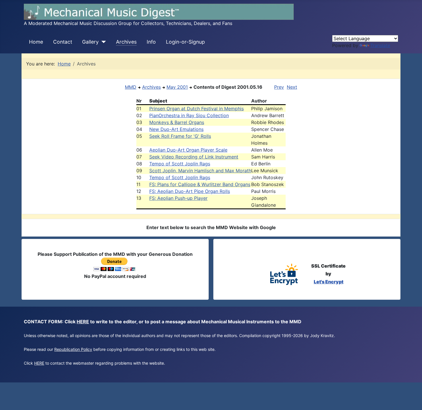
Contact (62, 42)
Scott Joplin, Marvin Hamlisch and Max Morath (200, 170)
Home (36, 42)
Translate (380, 45)
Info (151, 42)
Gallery (90, 42)
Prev (279, 87)
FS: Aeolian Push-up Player (178, 198)
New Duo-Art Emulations (176, 129)
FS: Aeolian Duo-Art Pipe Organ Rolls (189, 191)
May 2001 (177, 87)
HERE (83, 321)
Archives (126, 42)
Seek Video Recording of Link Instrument (193, 157)
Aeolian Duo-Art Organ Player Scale (188, 150)
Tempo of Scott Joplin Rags (179, 164)
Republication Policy (73, 349)
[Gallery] (102, 42)
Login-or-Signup (185, 42)
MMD (130, 87)
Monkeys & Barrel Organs (176, 122)
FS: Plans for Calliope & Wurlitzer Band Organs (199, 184)
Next (292, 87)
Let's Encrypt (328, 282)
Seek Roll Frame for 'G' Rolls (180, 136)
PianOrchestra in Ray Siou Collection (189, 115)
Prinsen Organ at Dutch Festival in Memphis (196, 108)
